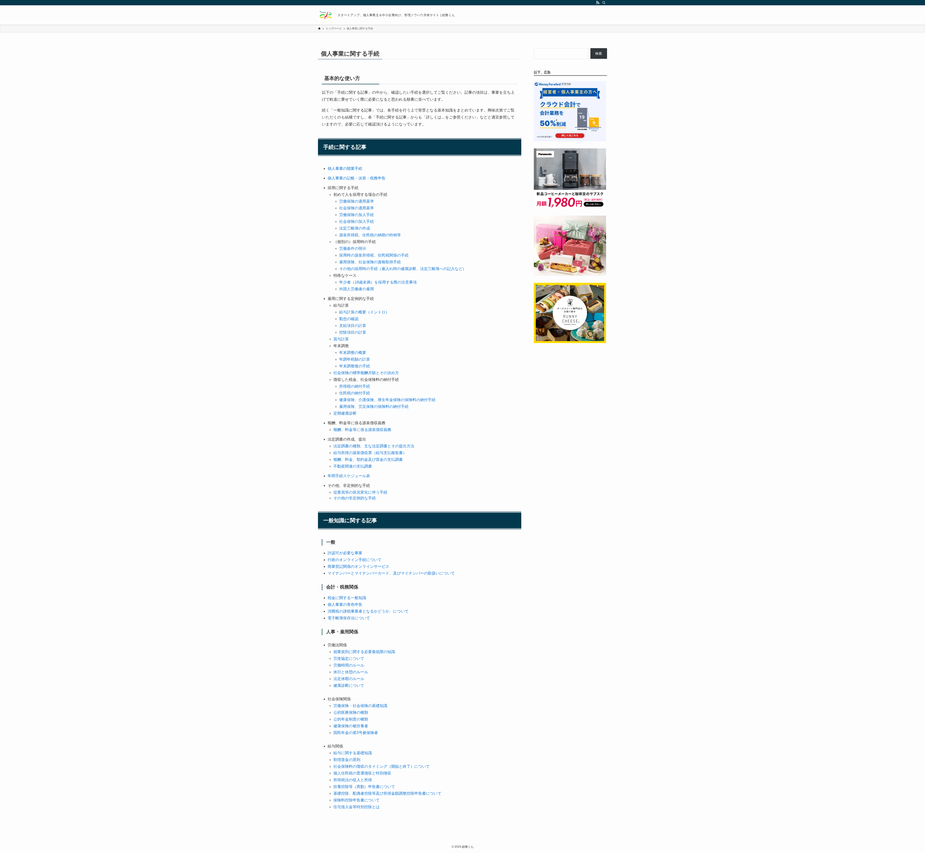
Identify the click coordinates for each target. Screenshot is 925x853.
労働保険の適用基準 (356, 201)
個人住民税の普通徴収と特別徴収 (362, 773)
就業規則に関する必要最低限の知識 (364, 652)
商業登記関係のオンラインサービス (358, 566)
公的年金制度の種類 (350, 719)
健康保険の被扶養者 (350, 726)
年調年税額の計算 (354, 359)
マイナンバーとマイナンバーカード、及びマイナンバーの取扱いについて (391, 573)
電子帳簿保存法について (349, 618)
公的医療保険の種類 (350, 712)
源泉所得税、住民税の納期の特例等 (370, 235)
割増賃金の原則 (346, 760)
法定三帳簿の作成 (354, 228)
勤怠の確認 (348, 319)
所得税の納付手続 (354, 386)
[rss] (598, 2)
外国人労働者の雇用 (356, 289)
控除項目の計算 (352, 332)
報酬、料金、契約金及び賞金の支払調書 (368, 459)
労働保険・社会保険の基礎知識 (360, 706)
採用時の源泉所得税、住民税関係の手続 (374, 255)
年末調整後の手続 (354, 366)
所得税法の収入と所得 (352, 780)
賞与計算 (341, 339)
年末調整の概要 (352, 352)
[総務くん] (326, 15)
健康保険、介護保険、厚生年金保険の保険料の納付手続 (387, 400)
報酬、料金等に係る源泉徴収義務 (362, 430)
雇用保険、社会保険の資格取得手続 (370, 262)
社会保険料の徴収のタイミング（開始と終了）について (381, 766)
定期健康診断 (345, 413)
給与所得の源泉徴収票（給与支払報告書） (370, 453)
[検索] (604, 2)
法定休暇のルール (348, 679)
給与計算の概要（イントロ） (364, 312)
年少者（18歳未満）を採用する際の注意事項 (378, 282)
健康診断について (348, 685)
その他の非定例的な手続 (354, 498)
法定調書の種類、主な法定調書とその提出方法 (373, 446)
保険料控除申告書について (356, 800)
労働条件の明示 (352, 248)
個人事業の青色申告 (345, 604)
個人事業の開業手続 (345, 168)
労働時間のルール (348, 665)
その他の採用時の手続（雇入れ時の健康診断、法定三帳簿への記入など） (402, 269)
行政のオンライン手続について (355, 560)
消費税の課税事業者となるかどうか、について (368, 611)
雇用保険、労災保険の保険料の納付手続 (374, 406)
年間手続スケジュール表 (349, 476)
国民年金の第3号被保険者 (355, 733)
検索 (598, 53)
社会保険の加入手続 (356, 221)
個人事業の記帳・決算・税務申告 (356, 178)
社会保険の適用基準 (356, 208)
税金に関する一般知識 (347, 598)
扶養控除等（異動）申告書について (364, 787)
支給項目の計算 (352, 326)
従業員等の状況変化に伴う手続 (360, 492)
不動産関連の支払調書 (352, 466)
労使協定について (348, 658)
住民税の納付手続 (354, 393)
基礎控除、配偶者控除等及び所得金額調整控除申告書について (387, 793)
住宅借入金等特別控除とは (356, 807)
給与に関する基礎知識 (352, 753)
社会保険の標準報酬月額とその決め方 (366, 373)
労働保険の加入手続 (356, 215)
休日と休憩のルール (350, 672)
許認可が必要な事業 (345, 553)
